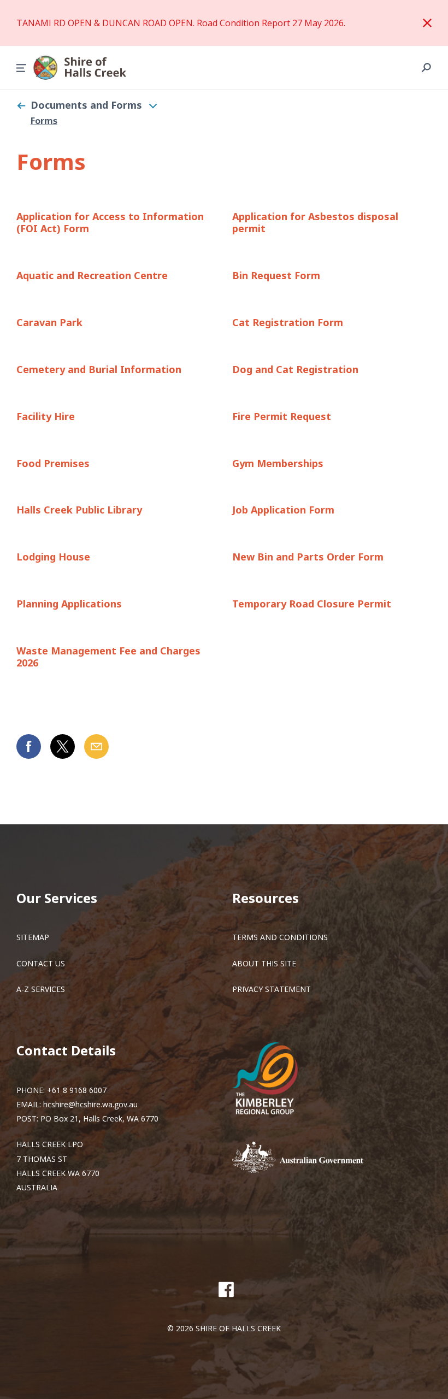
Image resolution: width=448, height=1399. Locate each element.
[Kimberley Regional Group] (273, 1079)
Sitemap (32, 937)
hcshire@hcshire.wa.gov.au (90, 1104)
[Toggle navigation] (153, 105)
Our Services (56, 898)
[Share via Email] (96, 746)
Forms (44, 121)
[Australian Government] (314, 1158)
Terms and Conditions (280, 937)
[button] (21, 68)
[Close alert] (427, 23)
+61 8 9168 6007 (77, 1090)
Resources (265, 898)
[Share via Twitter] (62, 746)
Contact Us (40, 963)
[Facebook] (226, 1289)
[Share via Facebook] (28, 746)
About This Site (264, 963)
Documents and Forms (86, 104)
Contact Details (66, 1050)
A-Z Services (40, 989)
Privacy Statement (271, 989)
